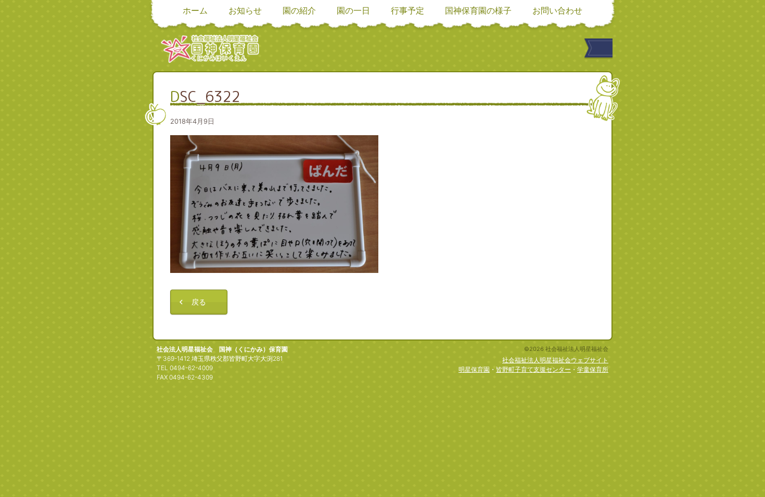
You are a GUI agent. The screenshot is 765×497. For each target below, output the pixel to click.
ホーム (195, 10)
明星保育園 (474, 369)
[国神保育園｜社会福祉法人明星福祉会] (210, 48)
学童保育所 (592, 369)
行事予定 (407, 10)
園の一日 (353, 10)
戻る (199, 301)
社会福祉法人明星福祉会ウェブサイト (555, 360)
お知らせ (245, 10)
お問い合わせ (557, 10)
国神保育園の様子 (478, 10)
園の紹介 (299, 10)
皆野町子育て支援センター (533, 369)
